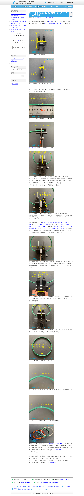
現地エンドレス (59, 6)
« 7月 (12, 52)
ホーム (15, 6)
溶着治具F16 (59, 449)
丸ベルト (15, 489)
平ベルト (13, 63)
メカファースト (50, 6)
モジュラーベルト (41, 6)
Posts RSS (15, 84)
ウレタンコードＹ (61, 228)
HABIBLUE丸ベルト (58, 222)
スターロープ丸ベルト (59, 226)
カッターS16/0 (33, 147)
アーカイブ (14, 69)
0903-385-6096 (45, 479)
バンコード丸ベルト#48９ (40, 226)
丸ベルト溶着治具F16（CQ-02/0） (53, 23)
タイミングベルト (33, 6)
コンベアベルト (24, 6)
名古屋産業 (50, 17)
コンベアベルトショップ (51, 2)
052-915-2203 (25, 479)
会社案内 (61, 2)
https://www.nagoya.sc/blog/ (49, 482)
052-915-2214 (64, 479)
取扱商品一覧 (68, 6)
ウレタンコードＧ (51, 228)
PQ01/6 (50, 21)
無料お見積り (69, 2)
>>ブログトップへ (68, 8)
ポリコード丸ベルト (47, 222)
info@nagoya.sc (52, 462)
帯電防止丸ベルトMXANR (45, 224)
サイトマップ (43, 489)
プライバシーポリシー (52, 489)
